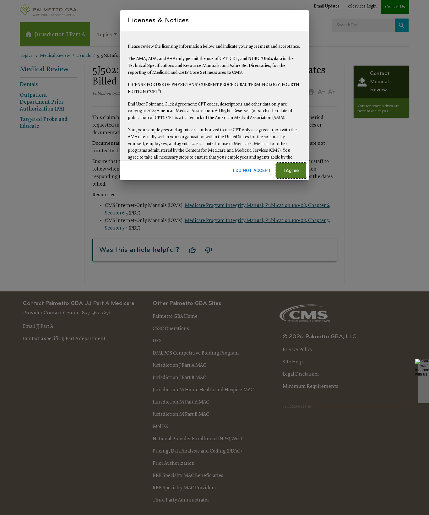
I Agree (291, 170)
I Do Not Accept (252, 170)
